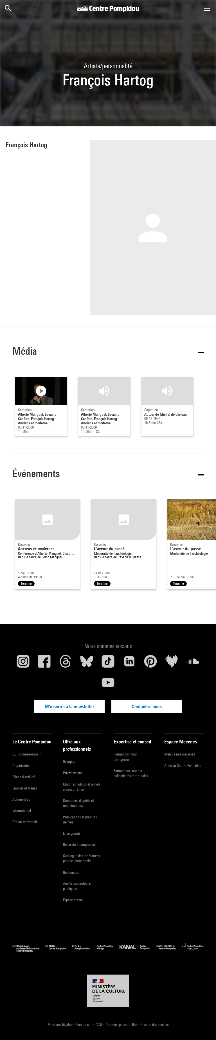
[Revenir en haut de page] (202, 1026)
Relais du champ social (79, 844)
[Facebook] (44, 663)
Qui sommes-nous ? (26, 754)
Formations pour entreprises (125, 756)
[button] (108, 352)
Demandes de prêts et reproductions (78, 803)
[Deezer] (172, 663)
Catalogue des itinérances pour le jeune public (81, 858)
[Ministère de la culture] (108, 991)
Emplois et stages (24, 788)
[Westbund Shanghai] (169, 950)
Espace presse (73, 900)
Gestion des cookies (154, 1024)
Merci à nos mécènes (179, 754)
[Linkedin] (129, 663)
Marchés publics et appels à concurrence (81, 786)
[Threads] (65, 663)
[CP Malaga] (108, 950)
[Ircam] (58, 950)
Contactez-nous (147, 706)
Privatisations (72, 773)
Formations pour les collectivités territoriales (131, 773)
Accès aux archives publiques (77, 886)
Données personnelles (121, 1024)
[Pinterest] (150, 663)
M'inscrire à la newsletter (69, 706)
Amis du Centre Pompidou (182, 765)
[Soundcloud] (193, 663)
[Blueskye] (87, 663)
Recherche (70, 872)
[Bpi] (28, 950)
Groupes (69, 761)
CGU (99, 1024)
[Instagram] (23, 663)
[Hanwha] (193, 950)
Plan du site (84, 1024)
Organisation (21, 765)
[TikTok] (108, 663)
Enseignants (71, 833)
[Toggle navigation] (207, 8)
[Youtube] (108, 684)
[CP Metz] (84, 950)
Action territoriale (25, 822)
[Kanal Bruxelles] (138, 950)
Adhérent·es (21, 799)
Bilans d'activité (23, 777)
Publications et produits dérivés (80, 819)
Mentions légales (60, 1024)
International (21, 810)
